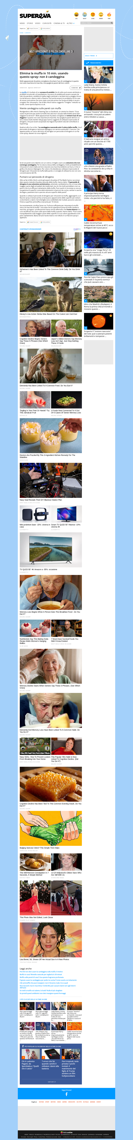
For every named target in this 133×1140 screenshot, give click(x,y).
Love (92, 18)
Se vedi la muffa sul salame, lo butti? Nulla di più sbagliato (41, 990)
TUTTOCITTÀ (73, 1134)
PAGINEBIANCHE (65, 1134)
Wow (101, 18)
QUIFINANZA (91, 1134)
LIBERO (26, 1134)
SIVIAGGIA (84, 1134)
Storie (30, 23)
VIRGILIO (31, 1134)
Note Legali (30, 1136)
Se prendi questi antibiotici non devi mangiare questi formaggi (43, 993)
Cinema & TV (59, 23)
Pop (109, 18)
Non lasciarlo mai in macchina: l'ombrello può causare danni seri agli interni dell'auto (48, 987)
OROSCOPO (71, 1102)
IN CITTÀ (79, 1102)
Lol (76, 18)
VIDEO (59, 1102)
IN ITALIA (86, 1102)
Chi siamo (23, 1136)
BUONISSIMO (99, 1134)
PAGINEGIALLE (39, 1134)
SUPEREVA (106, 1134)
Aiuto (59, 1136)
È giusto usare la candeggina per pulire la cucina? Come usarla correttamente (48, 980)
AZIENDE (92, 1102)
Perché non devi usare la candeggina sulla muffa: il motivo (41, 972)
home (21, 33)
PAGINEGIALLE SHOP (49, 1134)
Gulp (84, 18)
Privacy (35, 1136)
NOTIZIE (41, 1102)
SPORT (47, 1102)
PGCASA (57, 1134)
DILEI (79, 1134)
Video (37, 23)
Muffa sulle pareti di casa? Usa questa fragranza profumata (42, 977)
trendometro (95, 63)
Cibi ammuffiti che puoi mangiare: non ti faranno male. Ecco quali (44, 983)
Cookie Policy (41, 1136)
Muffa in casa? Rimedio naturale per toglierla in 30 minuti (41, 974)
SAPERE (64, 1102)
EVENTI (99, 1102)
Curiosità (46, 23)
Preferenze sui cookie (51, 1136)
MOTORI (53, 1102)
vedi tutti (51, 1082)
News (22, 23)
